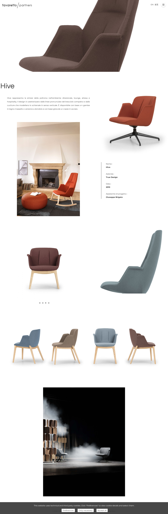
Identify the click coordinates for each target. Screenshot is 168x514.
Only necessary (86, 510)
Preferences (68, 510)
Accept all (102, 510)
